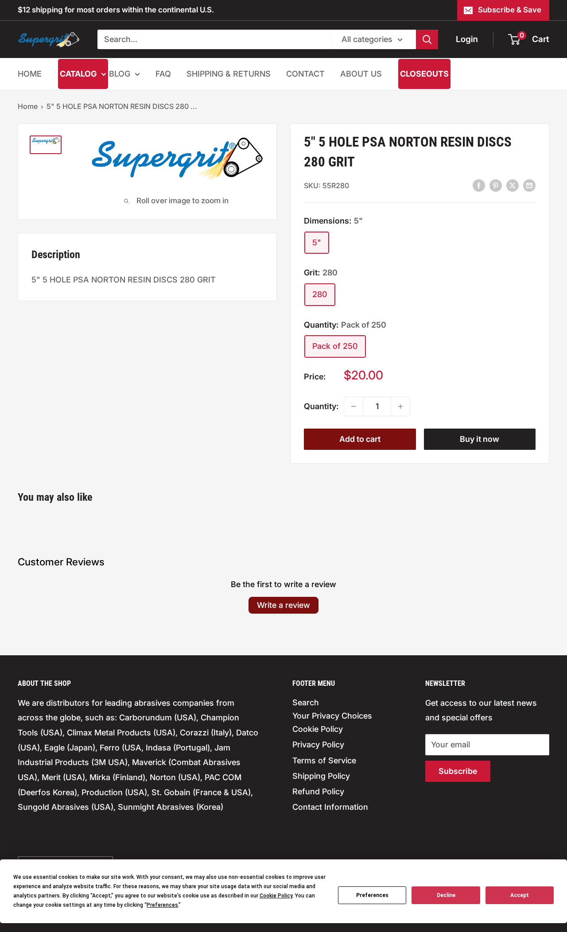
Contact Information (330, 807)
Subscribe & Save (509, 9)
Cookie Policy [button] (276, 896)
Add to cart (360, 439)
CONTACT (305, 73)
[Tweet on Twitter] (512, 185)
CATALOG (78, 73)
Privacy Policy (318, 744)
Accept (519, 895)
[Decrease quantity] (353, 406)
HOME (30, 73)
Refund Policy (318, 791)
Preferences (372, 895)
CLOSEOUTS (424, 73)
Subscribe (458, 771)
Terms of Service (324, 760)
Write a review (283, 605)
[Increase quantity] (400, 406)
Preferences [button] (162, 905)
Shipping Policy (321, 776)
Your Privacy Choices (332, 715)
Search (305, 702)
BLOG (119, 73)
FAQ (163, 73)
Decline (446, 895)
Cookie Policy (317, 729)
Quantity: (321, 406)
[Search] (427, 39)
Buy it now (479, 439)
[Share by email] (529, 185)
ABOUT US (361, 73)
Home (28, 106)
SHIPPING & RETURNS (228, 73)
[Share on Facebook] (479, 185)
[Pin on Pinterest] (495, 185)
